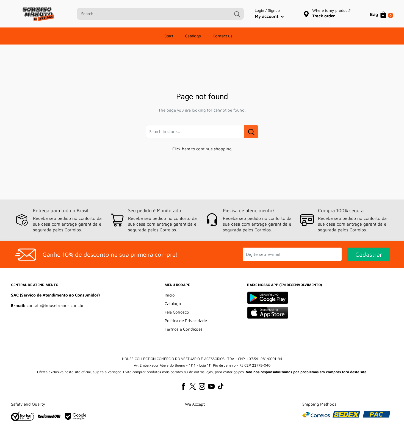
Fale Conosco (177, 312)
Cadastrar (368, 254)
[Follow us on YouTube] (211, 386)
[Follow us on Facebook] (183, 386)
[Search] (237, 14)
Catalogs (193, 36)
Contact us (223, 36)
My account (267, 16)
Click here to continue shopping (202, 148)
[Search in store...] (251, 131)
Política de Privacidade (186, 320)
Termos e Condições (184, 329)
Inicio (170, 295)
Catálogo (173, 303)
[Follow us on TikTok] (220, 386)
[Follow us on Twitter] (192, 386)
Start (168, 36)
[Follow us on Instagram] (202, 386)
